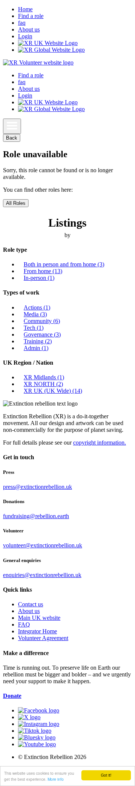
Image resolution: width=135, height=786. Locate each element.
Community (42, 321)
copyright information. (99, 442)
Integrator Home (37, 631)
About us (29, 29)
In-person (39, 278)
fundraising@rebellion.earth (36, 516)
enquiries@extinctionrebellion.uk (42, 575)
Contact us (30, 604)
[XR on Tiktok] (34, 730)
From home (43, 271)
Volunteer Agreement (43, 638)
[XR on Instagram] (38, 724)
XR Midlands (44, 377)
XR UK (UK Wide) (53, 391)
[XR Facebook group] (38, 710)
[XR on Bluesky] (37, 737)
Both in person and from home (64, 264)
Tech (34, 328)
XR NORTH (43, 384)
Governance (42, 334)
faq (22, 23)
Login (25, 36)
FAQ (24, 624)
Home (25, 9)
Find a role (31, 16)
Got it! (106, 775)
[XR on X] (29, 717)
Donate (12, 696)
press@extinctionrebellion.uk (37, 487)
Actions (37, 307)
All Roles (16, 203)
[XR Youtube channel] (37, 744)
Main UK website (39, 618)
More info (56, 779)
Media (35, 314)
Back (11, 138)
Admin (36, 348)
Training (38, 341)
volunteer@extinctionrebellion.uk (42, 545)
